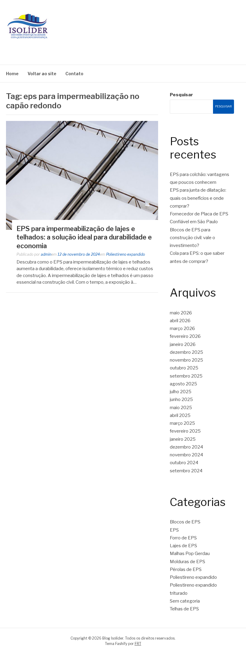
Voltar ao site (42, 73)
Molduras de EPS (187, 561)
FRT (138, 643)
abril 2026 (180, 320)
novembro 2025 (186, 360)
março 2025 (182, 423)
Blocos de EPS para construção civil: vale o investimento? (192, 237)
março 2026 (182, 328)
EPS (174, 530)
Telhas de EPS (184, 609)
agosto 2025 (183, 384)
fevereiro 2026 (185, 336)
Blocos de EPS (185, 522)
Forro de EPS (183, 538)
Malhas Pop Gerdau (190, 553)
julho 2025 (180, 391)
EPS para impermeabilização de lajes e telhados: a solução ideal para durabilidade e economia (84, 237)
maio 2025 (181, 407)
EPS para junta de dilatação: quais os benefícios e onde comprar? (198, 198)
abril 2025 (180, 415)
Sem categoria (185, 601)
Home (12, 73)
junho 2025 (181, 399)
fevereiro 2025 (185, 431)
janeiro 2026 (183, 344)
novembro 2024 (186, 455)
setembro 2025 (186, 376)
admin (46, 254)
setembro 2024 (186, 471)
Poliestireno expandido (125, 254)
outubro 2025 (184, 368)
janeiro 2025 (183, 439)
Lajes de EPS (183, 545)
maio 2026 (181, 313)
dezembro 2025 (186, 352)
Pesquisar (181, 94)
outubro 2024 (184, 462)
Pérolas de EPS (186, 569)
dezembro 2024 (186, 447)
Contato (74, 73)
